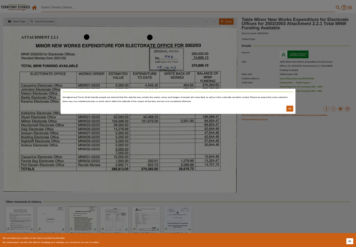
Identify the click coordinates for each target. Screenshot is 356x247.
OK (289, 108)
